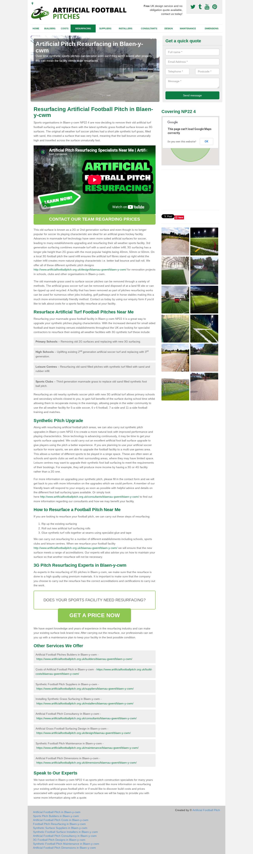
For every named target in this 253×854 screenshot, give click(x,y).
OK (206, 141)
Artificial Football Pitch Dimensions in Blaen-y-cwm (64, 847)
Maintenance (188, 28)
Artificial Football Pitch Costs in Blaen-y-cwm (60, 820)
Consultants (149, 28)
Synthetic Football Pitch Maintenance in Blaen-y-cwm (66, 843)
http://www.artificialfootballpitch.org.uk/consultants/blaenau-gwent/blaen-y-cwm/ (89, 496)
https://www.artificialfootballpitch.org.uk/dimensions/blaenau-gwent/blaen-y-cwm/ (86, 762)
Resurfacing (83, 28)
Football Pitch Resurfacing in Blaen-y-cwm (59, 824)
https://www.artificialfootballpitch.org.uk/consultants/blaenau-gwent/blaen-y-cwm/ (86, 718)
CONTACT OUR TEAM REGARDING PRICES (94, 219)
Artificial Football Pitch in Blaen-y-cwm (56, 812)
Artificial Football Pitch (206, 810)
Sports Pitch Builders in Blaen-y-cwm (56, 816)
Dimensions (211, 28)
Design (168, 28)
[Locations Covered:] (32, 3)
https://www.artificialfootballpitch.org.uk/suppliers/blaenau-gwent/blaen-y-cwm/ (85, 688)
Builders (49, 28)
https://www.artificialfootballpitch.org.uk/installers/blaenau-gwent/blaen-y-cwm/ (84, 703)
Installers (125, 28)
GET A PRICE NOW (94, 615)
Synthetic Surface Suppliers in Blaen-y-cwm (60, 827)
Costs (64, 28)
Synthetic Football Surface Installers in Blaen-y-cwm (65, 831)
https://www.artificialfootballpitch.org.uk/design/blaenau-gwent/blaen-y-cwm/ (83, 732)
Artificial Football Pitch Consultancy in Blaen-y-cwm (65, 835)
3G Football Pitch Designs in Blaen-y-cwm (59, 839)
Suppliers (105, 28)
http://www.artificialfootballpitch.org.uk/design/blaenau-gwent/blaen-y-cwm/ (80, 269)
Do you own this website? (182, 141)
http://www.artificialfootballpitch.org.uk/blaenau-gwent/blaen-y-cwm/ (75, 547)
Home (36, 28)
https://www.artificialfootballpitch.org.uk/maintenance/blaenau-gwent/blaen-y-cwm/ (87, 747)
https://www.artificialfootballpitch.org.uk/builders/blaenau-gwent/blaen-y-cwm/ (84, 658)
